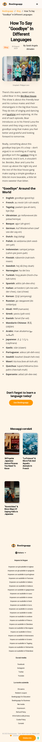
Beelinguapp (7, 11)
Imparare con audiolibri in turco (21, 605)
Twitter (21, 672)
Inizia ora (27, 738)
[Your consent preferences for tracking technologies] (38, 738)
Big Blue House (28, 95)
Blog (19, 11)
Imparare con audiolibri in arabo (21, 613)
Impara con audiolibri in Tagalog (21, 643)
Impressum (21, 708)
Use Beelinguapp (21, 402)
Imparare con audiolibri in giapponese (21, 590)
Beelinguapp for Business (21, 700)
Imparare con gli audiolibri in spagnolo (21, 571)
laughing (11, 114)
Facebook (21, 664)
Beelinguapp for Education (21, 697)
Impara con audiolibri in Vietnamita (21, 647)
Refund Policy (21, 712)
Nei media (21, 704)
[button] (37, 4)
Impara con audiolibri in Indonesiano (21, 636)
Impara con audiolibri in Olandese (21, 624)
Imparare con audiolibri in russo (21, 593)
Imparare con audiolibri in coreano (21, 609)
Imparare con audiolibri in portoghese (21, 574)
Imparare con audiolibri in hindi (21, 601)
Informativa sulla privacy (21, 716)
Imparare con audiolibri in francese (21, 578)
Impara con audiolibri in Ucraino (21, 639)
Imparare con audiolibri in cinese (21, 597)
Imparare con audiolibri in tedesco (21, 586)
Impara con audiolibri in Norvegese (21, 628)
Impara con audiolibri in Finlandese (21, 651)
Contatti (21, 723)
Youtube (21, 676)
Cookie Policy (21, 720)
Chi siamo (21, 689)
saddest (24, 154)
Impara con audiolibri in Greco (21, 632)
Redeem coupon (21, 693)
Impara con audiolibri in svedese (21, 616)
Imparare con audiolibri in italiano (21, 582)
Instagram (21, 668)
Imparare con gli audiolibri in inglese (21, 567)
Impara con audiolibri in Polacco (21, 620)
